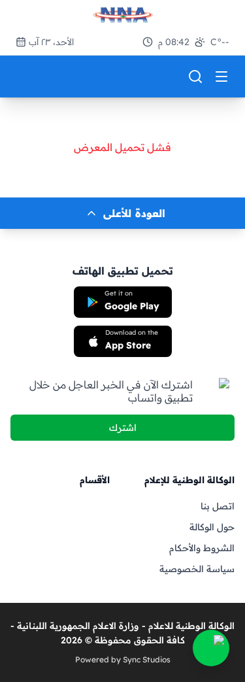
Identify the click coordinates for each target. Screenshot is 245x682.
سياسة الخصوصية (197, 569)
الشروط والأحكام (202, 548)
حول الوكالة (212, 527)
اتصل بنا (218, 506)
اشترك (123, 428)
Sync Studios (147, 659)
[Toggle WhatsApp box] (211, 648)
